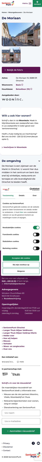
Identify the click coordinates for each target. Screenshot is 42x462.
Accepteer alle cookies (21, 258)
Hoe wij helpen (10, 338)
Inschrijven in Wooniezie (15, 147)
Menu (25, 3)
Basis (18, 85)
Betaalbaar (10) (23, 89)
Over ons (7, 349)
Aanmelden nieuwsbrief (22, 431)
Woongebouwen (15, 12)
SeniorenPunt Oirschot (14, 328)
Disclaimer (8, 447)
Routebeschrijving (12, 299)
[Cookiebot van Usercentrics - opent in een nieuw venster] (29, 189)
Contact (37, 4)
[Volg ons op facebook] (33, 443)
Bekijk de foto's (15, 70)
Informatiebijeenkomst (14, 284)
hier (21, 212)
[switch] (36, 234)
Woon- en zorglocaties (13, 346)
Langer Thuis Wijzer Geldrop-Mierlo (20, 333)
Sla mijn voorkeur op (21, 265)
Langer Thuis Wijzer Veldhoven (17, 330)
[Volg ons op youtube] (38, 443)
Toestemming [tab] (8, 195)
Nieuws (6, 341)
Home (4, 12)
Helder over (8, 336)
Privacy (6, 443)
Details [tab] (21, 195)
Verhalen (7, 344)
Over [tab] (35, 195)
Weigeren (21, 271)
